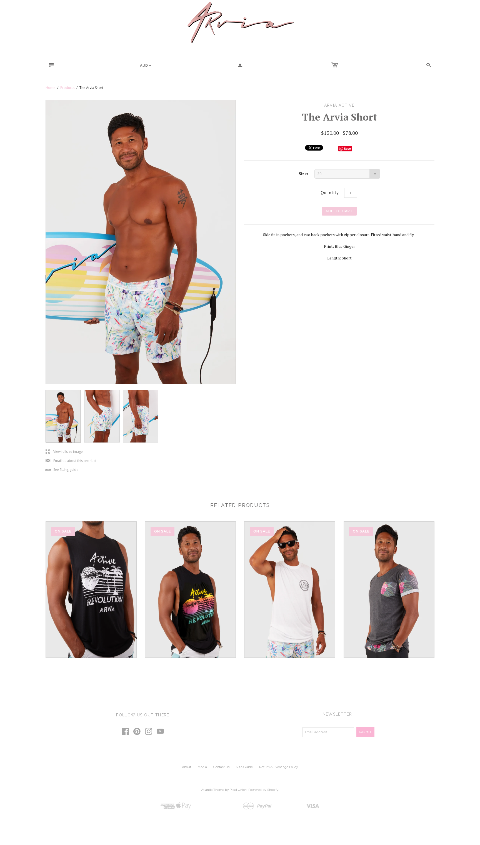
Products (67, 87)
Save (347, 148)
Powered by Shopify (263, 790)
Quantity (330, 192)
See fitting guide (62, 470)
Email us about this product (71, 461)
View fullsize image (64, 451)
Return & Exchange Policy (278, 767)
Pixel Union (238, 790)
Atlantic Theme (212, 790)
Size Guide (244, 767)
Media (202, 767)
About (186, 767)
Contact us (221, 767)
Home (50, 87)
